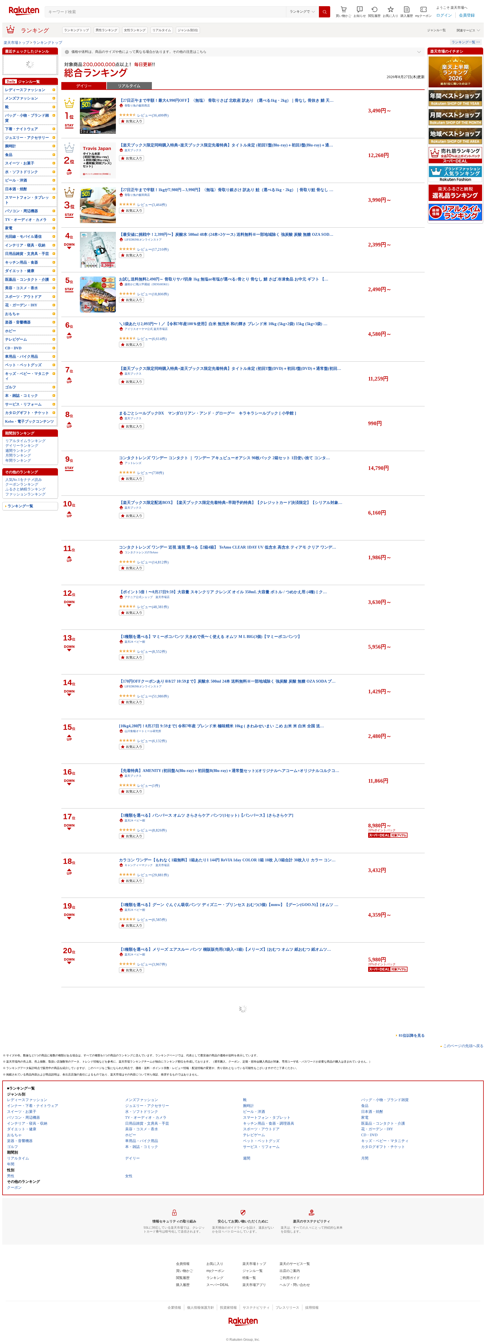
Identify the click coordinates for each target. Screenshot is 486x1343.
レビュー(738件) (150, 473)
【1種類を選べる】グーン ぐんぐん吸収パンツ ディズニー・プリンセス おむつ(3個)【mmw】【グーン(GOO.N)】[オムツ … (228, 904)
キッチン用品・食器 (21, 272)
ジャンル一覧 (436, 30)
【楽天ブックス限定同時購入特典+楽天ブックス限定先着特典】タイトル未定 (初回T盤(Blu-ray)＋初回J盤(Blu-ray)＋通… (226, 145)
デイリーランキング (21, 455)
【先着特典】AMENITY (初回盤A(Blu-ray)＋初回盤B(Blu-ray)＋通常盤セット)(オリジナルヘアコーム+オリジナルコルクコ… (229, 770)
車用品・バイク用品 (21, 366)
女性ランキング (135, 30)
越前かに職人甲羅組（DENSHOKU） (148, 284)
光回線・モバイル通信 (23, 246)
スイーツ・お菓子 (19, 173)
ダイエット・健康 (19, 280)
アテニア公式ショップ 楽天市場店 (147, 597)
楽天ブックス (133, 150)
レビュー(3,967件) (151, 964)
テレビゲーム (16, 349)
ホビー (10, 340)
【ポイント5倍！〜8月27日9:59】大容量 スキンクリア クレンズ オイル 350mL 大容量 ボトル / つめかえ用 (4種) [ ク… (223, 592)
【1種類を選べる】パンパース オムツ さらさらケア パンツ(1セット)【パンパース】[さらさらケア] (206, 815)
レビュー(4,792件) (151, 1098)
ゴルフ (10, 79)
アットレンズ (133, 463)
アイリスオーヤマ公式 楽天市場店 (146, 328)
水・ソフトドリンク (21, 182)
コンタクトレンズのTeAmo (141, 552)
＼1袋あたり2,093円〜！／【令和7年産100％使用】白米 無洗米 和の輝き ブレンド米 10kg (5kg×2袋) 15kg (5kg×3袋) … (223, 323)
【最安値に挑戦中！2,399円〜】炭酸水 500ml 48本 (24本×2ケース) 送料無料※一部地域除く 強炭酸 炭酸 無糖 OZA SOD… (226, 234)
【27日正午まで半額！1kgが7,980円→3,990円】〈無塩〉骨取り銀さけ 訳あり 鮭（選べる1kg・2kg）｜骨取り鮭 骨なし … (226, 189)
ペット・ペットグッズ (23, 375)
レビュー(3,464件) (151, 205)
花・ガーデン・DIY (21, 315)
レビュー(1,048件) (151, 1232)
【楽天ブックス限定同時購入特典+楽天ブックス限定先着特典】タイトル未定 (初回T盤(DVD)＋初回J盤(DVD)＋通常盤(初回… (230, 368)
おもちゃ (12, 323)
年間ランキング (18, 470)
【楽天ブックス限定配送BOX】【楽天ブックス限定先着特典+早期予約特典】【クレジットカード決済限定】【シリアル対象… (230, 502)
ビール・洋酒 (16, 74)
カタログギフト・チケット (27, 422)
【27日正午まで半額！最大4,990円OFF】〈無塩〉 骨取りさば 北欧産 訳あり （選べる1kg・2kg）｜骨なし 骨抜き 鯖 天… (226, 100)
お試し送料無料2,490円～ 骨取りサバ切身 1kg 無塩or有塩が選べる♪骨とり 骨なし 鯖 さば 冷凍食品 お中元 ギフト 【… (223, 279)
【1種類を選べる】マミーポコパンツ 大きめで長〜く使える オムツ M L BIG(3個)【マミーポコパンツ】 (210, 636)
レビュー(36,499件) (152, 115)
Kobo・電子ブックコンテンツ (29, 431)
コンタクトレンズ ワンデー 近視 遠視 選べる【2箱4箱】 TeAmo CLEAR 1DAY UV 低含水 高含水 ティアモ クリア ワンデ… (227, 547)
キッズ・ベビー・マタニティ (29, 69)
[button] (360, 12)
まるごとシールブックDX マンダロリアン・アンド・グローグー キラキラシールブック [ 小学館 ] (207, 413)
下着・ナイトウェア (21, 139)
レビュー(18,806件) (152, 294)
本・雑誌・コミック (21, 405)
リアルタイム (161, 30)
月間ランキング (18, 465)
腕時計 (10, 156)
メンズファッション (21, 108)
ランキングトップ (76, 30)
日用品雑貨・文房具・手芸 (27, 263)
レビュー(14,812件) (152, 562)
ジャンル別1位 (188, 30)
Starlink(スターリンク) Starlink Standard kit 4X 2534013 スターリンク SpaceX (188, 1038)
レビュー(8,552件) (151, 651)
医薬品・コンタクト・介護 (27, 289)
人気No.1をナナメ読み (23, 489)
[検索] (324, 11)
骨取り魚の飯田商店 (137, 105)
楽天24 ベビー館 (135, 641)
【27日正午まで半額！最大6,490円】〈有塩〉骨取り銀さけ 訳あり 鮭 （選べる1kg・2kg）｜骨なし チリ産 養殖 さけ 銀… (226, 1217)
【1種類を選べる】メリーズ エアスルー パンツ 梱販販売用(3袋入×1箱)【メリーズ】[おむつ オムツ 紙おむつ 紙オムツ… (225, 949)
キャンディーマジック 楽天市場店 (147, 865)
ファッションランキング (25, 504)
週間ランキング (18, 460)
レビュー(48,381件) (152, 607)
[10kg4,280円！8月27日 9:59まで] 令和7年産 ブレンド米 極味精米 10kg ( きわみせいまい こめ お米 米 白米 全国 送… (221, 726)
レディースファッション (25, 60)
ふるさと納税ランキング (25, 499)
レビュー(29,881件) (152, 875)
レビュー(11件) (149, 1277)
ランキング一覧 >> (466, 42)
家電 (8, 238)
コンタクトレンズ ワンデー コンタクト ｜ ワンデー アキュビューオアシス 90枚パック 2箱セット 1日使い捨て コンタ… (224, 458)
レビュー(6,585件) (151, 920)
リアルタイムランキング (25, 451)
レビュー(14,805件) (152, 1009)
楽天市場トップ (16, 42)
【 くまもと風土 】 (139, 999)
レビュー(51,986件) (152, 696)
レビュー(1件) (148, 785)
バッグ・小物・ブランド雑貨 (27, 127)
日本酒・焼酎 (16, 199)
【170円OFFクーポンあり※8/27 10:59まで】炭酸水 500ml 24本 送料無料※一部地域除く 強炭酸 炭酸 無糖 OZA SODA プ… (227, 681)
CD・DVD (13, 357)
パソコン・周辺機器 (21, 221)
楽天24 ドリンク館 (136, 1267)
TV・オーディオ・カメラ (26, 229)
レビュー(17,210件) (152, 249)
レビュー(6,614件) (151, 339)
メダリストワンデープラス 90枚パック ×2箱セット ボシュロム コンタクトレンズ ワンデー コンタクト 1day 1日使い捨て (225, 1307)
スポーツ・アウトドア (23, 306)
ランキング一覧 (20, 516)
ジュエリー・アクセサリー (27, 147)
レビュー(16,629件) (152, 1188)
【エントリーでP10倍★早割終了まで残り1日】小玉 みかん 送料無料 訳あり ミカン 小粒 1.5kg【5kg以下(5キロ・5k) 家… (226, 994)
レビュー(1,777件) (151, 1322)
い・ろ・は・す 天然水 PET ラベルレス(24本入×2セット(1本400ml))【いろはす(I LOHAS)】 (200, 1262)
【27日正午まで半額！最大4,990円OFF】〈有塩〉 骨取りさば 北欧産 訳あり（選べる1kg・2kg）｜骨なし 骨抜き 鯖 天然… (227, 1172)
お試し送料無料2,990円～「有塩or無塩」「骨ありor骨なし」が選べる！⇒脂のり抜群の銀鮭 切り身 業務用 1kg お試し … (225, 1083)
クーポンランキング (21, 494)
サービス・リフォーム (23, 414)
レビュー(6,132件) (151, 741)
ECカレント (132, 1043)
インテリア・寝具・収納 (25, 255)
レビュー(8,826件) (151, 830)
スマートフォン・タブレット (27, 209)
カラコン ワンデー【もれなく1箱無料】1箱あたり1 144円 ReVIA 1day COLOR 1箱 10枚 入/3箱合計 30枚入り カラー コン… (227, 860)
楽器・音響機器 (18, 65)
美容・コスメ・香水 (21, 298)
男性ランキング (106, 30)
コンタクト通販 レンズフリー (144, 1311)
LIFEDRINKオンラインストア (143, 239)
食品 (8, 164)
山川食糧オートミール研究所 (143, 731)
